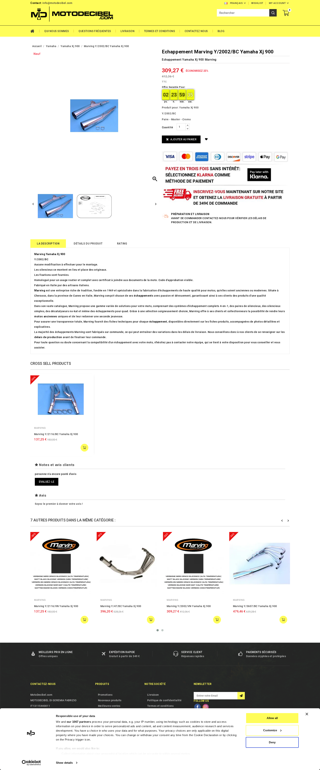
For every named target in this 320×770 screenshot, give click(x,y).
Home (34, 31)
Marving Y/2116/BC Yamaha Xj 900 (56, 434)
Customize (270, 730)
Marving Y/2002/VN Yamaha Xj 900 (189, 606)
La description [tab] (48, 243)
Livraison (127, 31)
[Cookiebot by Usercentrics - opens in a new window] (31, 763)
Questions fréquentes (95, 31)
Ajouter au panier (181, 139)
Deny (272, 742)
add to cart (84, 448)
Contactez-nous (43, 684)
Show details (64, 762)
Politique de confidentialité (164, 700)
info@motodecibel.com (57, 2)
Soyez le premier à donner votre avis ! (59, 503)
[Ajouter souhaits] (207, 139)
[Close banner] (307, 714)
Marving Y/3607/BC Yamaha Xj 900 (255, 606)
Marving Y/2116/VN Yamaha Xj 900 (56, 606)
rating (122, 243)
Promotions (105, 694)
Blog (221, 31)
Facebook (197, 707)
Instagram (205, 707)
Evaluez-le (46, 481)
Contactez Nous (196, 31)
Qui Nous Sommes (56, 31)
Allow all (272, 718)
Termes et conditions (159, 31)
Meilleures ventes (109, 705)
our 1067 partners (79, 721)
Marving (40, 428)
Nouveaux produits (109, 700)
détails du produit (88, 243)
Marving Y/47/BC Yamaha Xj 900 (120, 606)
